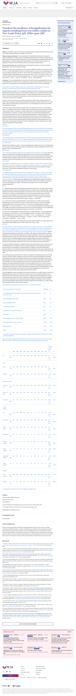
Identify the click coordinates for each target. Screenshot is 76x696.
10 (52, 164)
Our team (22, 670)
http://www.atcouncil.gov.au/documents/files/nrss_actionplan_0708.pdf (21, 545)
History (22, 674)
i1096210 (50, 595)
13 (20, 182)
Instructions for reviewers (41, 668)
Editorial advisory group (25, 672)
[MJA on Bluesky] (7, 671)
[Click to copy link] (52, 43)
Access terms (33, 677)
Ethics (59, 40)
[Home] (16, 3)
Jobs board (38, 674)
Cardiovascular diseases (63, 64)
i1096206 (36, 586)
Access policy (38, 672)
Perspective (16, 634)
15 (42, 239)
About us (22, 666)
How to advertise (39, 670)
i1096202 (16, 576)
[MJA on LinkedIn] (10, 671)
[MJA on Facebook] (3, 671)
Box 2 (3, 201)
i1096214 (24, 602)
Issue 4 (8, 24)
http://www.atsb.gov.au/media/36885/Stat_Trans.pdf (16, 606)
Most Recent (19, 7)
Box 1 (6, 109)
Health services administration (64, 25)
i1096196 (7, 562)
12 (12, 179)
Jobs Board (35, 7)
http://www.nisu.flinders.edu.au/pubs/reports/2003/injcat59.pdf (38, 591)
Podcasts (24, 7)
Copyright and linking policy (42, 677)
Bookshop (30, 7)
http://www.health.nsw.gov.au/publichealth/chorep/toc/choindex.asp (28, 598)
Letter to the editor (66, 634)
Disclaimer (28, 677)
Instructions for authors (40, 666)
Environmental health (6, 22)
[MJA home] (7, 667)
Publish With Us (69, 7)
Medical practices (62, 52)
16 (36, 269)
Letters (60, 27)
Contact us (23, 668)
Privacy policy (23, 677)
